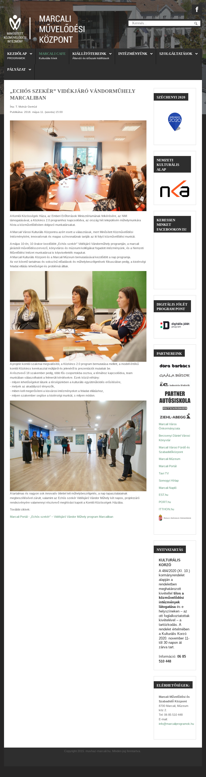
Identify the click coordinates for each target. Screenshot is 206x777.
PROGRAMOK (16, 58)
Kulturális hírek (48, 58)
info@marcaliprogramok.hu (176, 723)
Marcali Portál (167, 466)
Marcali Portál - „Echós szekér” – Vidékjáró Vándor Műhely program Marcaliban (61, 516)
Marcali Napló (167, 487)
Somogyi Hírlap (169, 480)
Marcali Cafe (52, 54)
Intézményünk (132, 54)
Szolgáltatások (175, 54)
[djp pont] (175, 325)
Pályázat (16, 69)
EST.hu (163, 494)
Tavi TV (164, 473)
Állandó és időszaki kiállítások (90, 58)
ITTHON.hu (166, 509)
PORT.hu (165, 502)
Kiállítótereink (89, 54)
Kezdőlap (17, 54)
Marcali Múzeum (169, 458)
